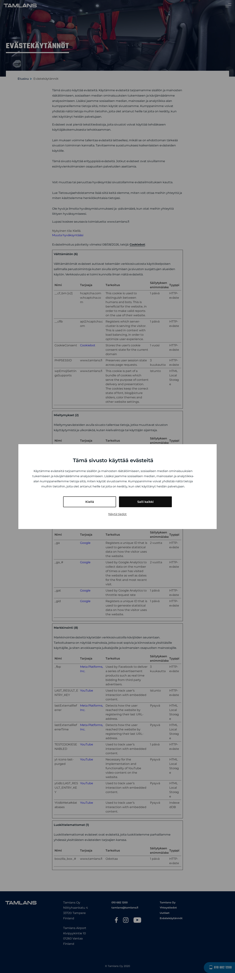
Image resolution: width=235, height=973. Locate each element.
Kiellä (89, 502)
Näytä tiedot (117, 514)
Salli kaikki (145, 502)
